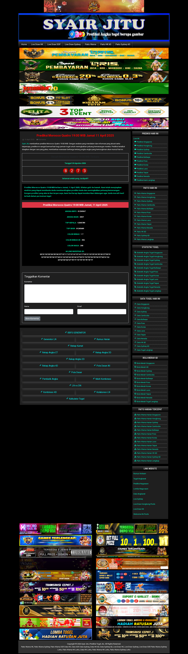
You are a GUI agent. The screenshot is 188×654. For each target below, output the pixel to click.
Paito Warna (90, 44)
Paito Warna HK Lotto (71, 650)
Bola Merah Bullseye (144, 378)
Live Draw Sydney (73, 44)
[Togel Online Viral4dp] (94, 124)
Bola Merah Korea (143, 386)
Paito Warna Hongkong (145, 197)
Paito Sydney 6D (123, 44)
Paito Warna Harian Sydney (147, 422)
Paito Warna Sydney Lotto (120, 650)
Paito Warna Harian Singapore (148, 415)
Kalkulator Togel (76, 398)
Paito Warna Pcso (143, 212)
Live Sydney (138, 499)
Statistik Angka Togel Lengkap (148, 291)
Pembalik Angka (50, 379)
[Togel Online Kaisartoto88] (55, 623)
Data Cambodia (142, 316)
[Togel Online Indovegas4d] (132, 634)
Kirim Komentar (32, 318)
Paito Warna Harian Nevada (147, 449)
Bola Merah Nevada (144, 398)
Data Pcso (140, 323)
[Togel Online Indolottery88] (132, 587)
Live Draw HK (37, 44)
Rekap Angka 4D (50, 365)
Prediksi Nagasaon (141, 484)
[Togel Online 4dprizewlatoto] (55, 611)
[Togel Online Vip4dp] (132, 552)
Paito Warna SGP (57, 647)
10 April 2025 (29, 140)
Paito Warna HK (27, 647)
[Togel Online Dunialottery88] (132, 564)
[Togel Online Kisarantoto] (94, 100)
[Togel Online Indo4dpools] (55, 634)
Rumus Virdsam (139, 474)
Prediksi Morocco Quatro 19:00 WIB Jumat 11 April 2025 (75, 135)
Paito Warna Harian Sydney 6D (148, 457)
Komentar (42, 140)
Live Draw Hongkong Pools (144, 504)
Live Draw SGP (54, 44)
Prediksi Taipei (142, 173)
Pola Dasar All (103, 365)
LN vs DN (76, 385)
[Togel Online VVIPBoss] (94, 53)
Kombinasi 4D (50, 392)
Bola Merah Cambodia (145, 375)
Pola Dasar (76, 372)
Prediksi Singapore (144, 142)
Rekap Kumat (76, 346)
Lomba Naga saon (140, 489)
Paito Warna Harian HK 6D (146, 453)
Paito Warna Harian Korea (146, 438)
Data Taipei (141, 335)
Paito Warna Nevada (144, 228)
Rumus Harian (103, 339)
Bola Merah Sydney (144, 371)
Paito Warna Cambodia (145, 205)
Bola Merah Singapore (145, 363)
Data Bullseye (142, 319)
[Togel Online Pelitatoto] (94, 112)
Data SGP (75, 647)
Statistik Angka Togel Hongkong (149, 256)
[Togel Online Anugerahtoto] (132, 576)
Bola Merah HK (142, 367)
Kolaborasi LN (103, 392)
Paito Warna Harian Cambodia (148, 426)
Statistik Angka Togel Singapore (149, 253)
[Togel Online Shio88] (132, 623)
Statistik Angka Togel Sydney (148, 260)
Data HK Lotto (86, 650)
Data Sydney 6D (142, 346)
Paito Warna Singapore (145, 193)
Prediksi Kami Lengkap (145, 180)
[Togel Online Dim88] (94, 65)
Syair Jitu (25, 144)
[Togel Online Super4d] (94, 77)
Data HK (67, 647)
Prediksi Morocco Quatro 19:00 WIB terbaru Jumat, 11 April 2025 (52, 187)
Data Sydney (141, 312)
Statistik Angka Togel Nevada (148, 287)
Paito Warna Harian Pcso (146, 434)
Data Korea (141, 327)
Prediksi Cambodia (144, 153)
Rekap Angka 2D (76, 359)
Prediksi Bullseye (143, 157)
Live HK (136, 138)
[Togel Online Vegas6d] (55, 564)
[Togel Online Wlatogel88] (55, 599)
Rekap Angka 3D (103, 352)
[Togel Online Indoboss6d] (132, 529)
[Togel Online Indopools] (132, 611)
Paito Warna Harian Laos (146, 442)
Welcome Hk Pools (141, 514)
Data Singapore (142, 304)
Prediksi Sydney (142, 150)
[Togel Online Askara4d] (55, 576)
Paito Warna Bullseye (144, 209)
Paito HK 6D (105, 44)
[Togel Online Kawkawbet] (55, 552)
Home (24, 44)
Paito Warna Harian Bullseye (147, 430)
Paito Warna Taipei (143, 224)
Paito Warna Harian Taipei (146, 445)
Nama (26, 306)
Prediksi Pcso (142, 161)
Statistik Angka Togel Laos (147, 279)
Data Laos (140, 331)
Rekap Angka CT (50, 352)
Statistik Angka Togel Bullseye (148, 268)
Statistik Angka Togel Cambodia (149, 264)
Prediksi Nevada (143, 176)
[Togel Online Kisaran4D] (94, 89)
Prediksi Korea (142, 165)
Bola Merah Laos (143, 390)
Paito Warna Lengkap (145, 239)
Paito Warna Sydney (144, 201)
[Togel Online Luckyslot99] (132, 541)
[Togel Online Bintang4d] (55, 587)
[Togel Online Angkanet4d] (132, 599)
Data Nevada (141, 339)
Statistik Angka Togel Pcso (147, 272)
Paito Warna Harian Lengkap (147, 461)
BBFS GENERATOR (76, 332)
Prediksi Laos (142, 169)
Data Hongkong (142, 308)
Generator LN (49, 339)
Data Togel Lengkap (144, 350)
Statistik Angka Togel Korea (147, 276)
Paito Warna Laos (143, 220)
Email (79, 306)
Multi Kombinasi (103, 379)
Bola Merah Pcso (143, 382)
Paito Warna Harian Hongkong (148, 419)
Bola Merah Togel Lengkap (147, 402)
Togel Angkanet (139, 479)
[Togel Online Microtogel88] (55, 529)
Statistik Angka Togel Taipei (147, 283)
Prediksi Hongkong (144, 146)
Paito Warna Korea (143, 216)
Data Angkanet (139, 494)
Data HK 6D (141, 342)
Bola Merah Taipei (143, 394)
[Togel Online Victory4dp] (55, 541)
